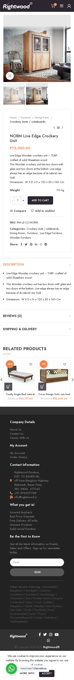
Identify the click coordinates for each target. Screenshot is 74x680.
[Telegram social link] (45, 244)
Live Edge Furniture (51, 233)
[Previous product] (54, 128)
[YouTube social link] (56, 634)
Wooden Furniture (20, 238)
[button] (8, 387)
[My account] (69, 6)
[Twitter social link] (26, 244)
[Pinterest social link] (31, 244)
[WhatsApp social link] (40, 244)
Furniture (26, 117)
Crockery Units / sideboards (28, 122)
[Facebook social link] (21, 244)
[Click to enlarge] (10, 76)
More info (27, 673)
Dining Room (42, 117)
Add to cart (40, 200)
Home (13, 117)
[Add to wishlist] (30, 364)
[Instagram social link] (50, 634)
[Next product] (62, 128)
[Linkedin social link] (36, 244)
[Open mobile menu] (61, 6)
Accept (47, 673)
